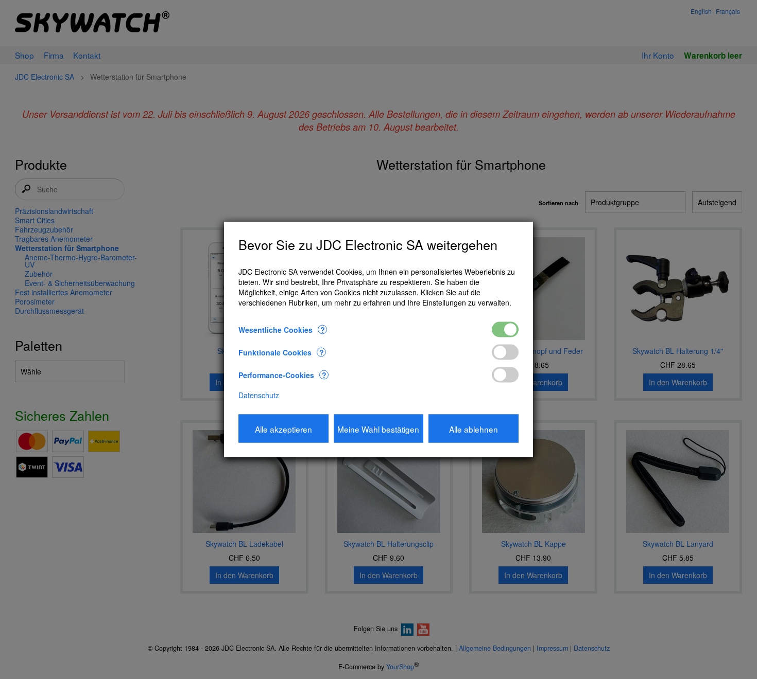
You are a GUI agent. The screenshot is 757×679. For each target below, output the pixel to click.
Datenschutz (258, 395)
